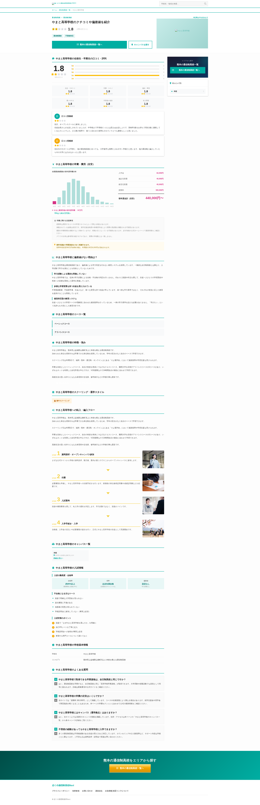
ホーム (54, 10)
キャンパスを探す (141, 45)
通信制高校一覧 (64, 10)
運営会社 (98, 791)
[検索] (205, 4)
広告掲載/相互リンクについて (117, 791)
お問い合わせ (87, 791)
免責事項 (75, 791)
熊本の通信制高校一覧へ (91, 44)
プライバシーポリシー (61, 791)
